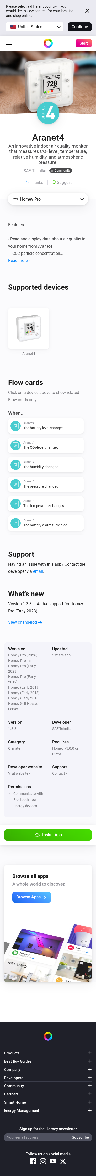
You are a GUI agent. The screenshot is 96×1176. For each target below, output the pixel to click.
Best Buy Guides (18, 1061)
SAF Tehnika (62, 729)
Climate (14, 748)
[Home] (48, 43)
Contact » (60, 773)
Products (12, 1053)
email (38, 571)
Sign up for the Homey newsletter (48, 1129)
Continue (80, 26)
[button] (34, 26)
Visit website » (19, 773)
